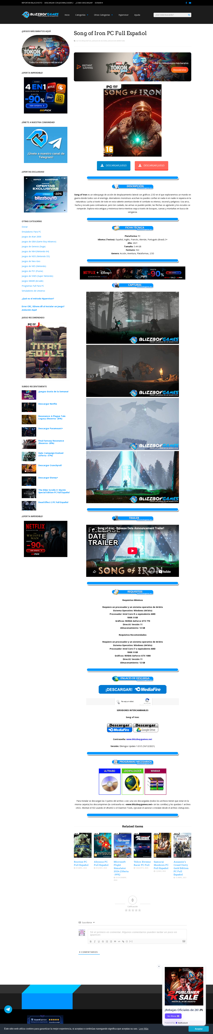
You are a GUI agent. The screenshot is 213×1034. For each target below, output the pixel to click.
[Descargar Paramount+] (29, 435)
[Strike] (103, 941)
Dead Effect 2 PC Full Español (53, 502)
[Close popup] (159, 966)
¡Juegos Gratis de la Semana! (53, 391)
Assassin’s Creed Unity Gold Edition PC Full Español (181, 868)
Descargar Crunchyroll (50, 465)
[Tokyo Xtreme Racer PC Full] (142, 857)
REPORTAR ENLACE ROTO (32, 3)
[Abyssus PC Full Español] (103, 857)
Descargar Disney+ (48, 477)
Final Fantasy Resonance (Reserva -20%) (51, 442)
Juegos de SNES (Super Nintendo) (37, 276)
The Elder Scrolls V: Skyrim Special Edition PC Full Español (54, 491)
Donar (25, 226)
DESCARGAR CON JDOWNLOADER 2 (58, 3)
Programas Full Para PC (33, 285)
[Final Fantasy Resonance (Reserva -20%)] (29, 448)
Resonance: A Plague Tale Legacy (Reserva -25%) (51, 417)
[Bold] (91, 941)
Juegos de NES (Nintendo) (34, 266)
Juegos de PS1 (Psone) (32, 271)
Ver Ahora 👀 (173, 1016)
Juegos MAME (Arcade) (32, 281)
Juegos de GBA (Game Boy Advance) (39, 241)
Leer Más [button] (143, 1028)
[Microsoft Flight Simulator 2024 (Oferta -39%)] (122, 857)
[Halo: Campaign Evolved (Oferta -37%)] (29, 460)
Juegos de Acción (99, 41)
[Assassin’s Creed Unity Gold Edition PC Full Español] (182, 857)
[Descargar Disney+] (29, 485)
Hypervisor (124, 14)
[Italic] (95, 941)
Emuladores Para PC (31, 231)
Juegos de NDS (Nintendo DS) (36, 256)
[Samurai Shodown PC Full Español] (162, 857)
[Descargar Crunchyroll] (29, 472)
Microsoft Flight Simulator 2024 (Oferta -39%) (121, 868)
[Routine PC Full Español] (83, 857)
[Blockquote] (115, 941)
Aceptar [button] (199, 1029)
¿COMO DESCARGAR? (84, 3)
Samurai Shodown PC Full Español (161, 865)
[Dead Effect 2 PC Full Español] (29, 509)
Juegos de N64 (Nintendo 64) (35, 251)
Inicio (67, 14)
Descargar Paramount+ (50, 428)
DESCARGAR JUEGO (116, 165)
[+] (131, 941)
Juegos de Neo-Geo (31, 261)
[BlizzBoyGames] (40, 17)
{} (127, 941)
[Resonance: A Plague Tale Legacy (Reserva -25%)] (29, 423)
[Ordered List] (107, 941)
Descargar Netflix (47, 403)
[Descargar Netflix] (29, 411)
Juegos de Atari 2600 (31, 236)
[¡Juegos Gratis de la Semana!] (29, 399)
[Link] (123, 941)
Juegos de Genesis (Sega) (33, 246)
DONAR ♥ (99, 3)
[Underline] (99, 941)
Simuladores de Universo (33, 290)
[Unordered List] (111, 941)
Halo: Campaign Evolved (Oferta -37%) (50, 454)
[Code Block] (119, 941)
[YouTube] (190, 3)
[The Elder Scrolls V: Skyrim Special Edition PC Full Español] (29, 497)
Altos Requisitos (83, 41)
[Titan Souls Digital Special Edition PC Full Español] (46, 377)
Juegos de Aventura (116, 41)
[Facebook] (186, 3)
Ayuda (137, 14)
